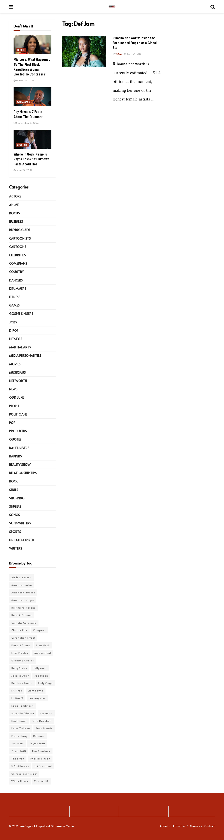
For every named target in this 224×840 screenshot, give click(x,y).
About (164, 826)
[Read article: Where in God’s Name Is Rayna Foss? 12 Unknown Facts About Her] (32, 139)
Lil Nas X (17, 698)
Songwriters (20, 523)
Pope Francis (44, 728)
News (13, 389)
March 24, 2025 (25, 80)
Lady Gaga (45, 683)
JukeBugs (25, 826)
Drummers (23, 102)
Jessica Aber (20, 675)
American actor (21, 585)
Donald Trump (21, 645)
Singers (15, 506)
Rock (13, 481)
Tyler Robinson (40, 758)
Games (14, 305)
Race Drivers (19, 448)
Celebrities (17, 255)
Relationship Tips (23, 473)
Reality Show (20, 464)
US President (43, 766)
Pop (12, 423)
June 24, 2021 (24, 170)
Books (14, 213)
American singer (22, 600)
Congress (39, 630)
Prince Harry (19, 736)
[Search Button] (212, 6)
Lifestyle (22, 144)
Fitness (14, 297)
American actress (23, 592)
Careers (195, 826)
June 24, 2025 (134, 54)
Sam (119, 54)
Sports (15, 532)
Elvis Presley (19, 652)
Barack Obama (21, 615)
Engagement (42, 652)
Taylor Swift (37, 743)
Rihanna (39, 736)
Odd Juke (16, 397)
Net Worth (18, 381)
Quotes (15, 439)
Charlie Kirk (19, 630)
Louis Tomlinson (22, 705)
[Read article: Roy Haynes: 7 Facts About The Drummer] (32, 96)
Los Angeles (37, 698)
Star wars (17, 743)
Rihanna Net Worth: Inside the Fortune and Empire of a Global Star (135, 43)
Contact (209, 826)
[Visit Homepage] (112, 6)
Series (13, 490)
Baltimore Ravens (23, 607)
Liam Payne (35, 690)
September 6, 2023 (27, 122)
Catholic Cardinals (23, 622)
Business (16, 221)
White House (19, 781)
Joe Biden (41, 675)
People (20, 50)
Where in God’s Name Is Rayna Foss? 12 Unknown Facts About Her (31, 159)
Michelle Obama (22, 713)
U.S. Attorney (20, 766)
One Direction (41, 720)
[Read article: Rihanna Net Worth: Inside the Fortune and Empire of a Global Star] (84, 51)
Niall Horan (19, 720)
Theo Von (17, 758)
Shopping (16, 498)
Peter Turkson (20, 728)
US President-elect (24, 773)
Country (16, 272)
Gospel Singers (21, 314)
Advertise (179, 826)
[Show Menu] (11, 6)
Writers (15, 548)
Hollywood (40, 668)
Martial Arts (20, 347)
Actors (15, 196)
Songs (14, 515)
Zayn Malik (41, 781)
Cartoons (17, 247)
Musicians (17, 372)
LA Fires (16, 690)
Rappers (15, 456)
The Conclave (41, 751)
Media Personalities (25, 355)
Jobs (13, 322)
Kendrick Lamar (22, 683)
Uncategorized (21, 540)
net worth (46, 713)
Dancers (16, 280)
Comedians (18, 263)
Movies (15, 364)
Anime (14, 205)
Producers (18, 431)
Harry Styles (19, 668)
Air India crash (21, 577)
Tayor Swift (18, 751)
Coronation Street (23, 637)
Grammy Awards (22, 660)
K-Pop (14, 330)
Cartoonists (20, 238)
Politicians (18, 414)
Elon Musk (43, 645)
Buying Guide (19, 230)
